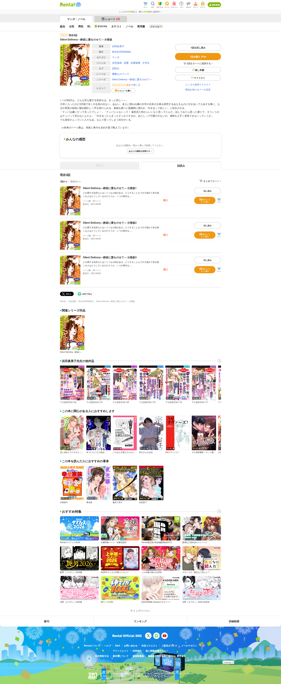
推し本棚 (199, 70)
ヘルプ (107, 645)
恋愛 (126, 62)
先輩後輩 (135, 62)
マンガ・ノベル (76, 19)
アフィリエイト (121, 650)
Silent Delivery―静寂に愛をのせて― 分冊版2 (110, 222)
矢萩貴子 (143, 502)
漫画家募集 (138, 656)
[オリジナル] (101, 26)
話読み (115, 68)
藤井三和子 (117, 502)
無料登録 (216, 4)
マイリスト (199, 77)
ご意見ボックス (169, 645)
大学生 (146, 62)
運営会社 (181, 656)
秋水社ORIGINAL (121, 51)
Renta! (63, 301)
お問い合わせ (131, 645)
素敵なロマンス (120, 73)
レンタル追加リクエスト (198, 84)
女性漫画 (117, 62)
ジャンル (154, 26)
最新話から (75, 181)
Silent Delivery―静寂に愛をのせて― (132, 79)
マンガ (115, 57)
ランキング (140, 621)
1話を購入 (198, 56)
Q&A (117, 645)
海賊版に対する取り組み (160, 656)
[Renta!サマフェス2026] (78, 4)
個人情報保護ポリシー (157, 650)
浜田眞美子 (118, 46)
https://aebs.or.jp (106, 678)
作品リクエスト (149, 645)
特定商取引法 (102, 656)
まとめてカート (211, 181)
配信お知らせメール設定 (198, 89)
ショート (112, 19)
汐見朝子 (64, 502)
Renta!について (92, 645)
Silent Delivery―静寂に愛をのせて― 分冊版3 (110, 257)
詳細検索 (234, 621)
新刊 (46, 621)
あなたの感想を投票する (139, 151)
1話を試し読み (198, 47)
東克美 (89, 502)
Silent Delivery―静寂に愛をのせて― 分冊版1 (110, 188)
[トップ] (67, 5)
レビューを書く (125, 90)
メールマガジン (189, 645)
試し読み (208, 190)
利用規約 (137, 650)
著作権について (121, 656)
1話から (63, 181)
